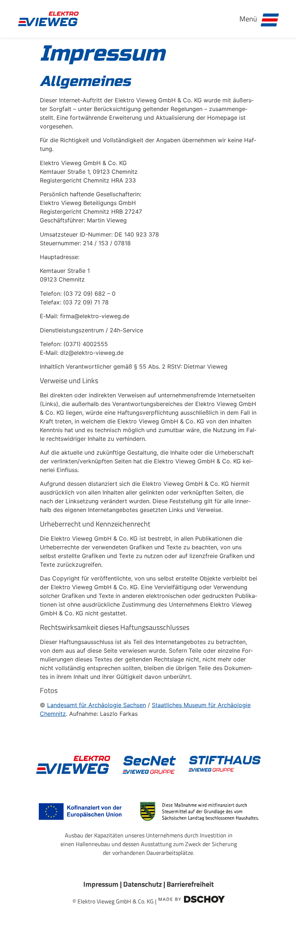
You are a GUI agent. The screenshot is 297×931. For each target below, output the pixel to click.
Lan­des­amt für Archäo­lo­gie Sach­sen (96, 705)
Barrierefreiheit (190, 884)
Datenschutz (142, 884)
